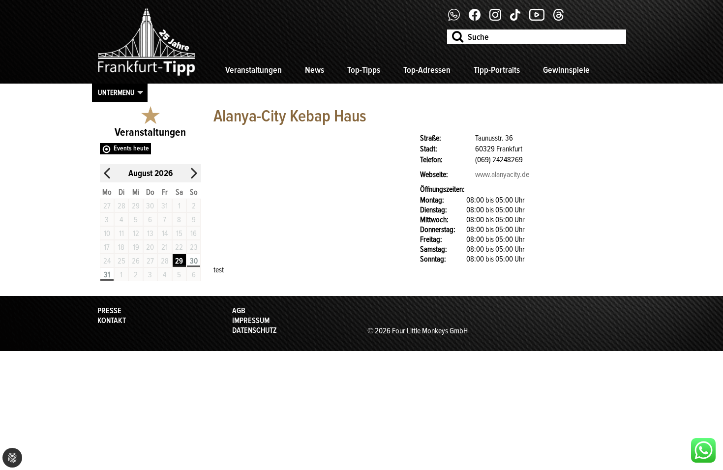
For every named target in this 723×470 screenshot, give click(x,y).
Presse (109, 311)
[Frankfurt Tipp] (147, 76)
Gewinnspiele (566, 69)
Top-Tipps (363, 69)
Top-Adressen (427, 69)
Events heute (131, 148)
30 (194, 261)
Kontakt (111, 320)
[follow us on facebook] (457, 18)
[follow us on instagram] (499, 18)
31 (107, 275)
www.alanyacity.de (502, 174)
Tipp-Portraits (497, 69)
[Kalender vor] (193, 173)
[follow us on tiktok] (519, 18)
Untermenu (116, 92)
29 (179, 261)
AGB (238, 311)
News (314, 69)
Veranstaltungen (253, 69)
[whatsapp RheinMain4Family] (703, 450)
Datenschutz (254, 330)
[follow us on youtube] (540, 18)
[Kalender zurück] (107, 173)
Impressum (251, 320)
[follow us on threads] (562, 18)
